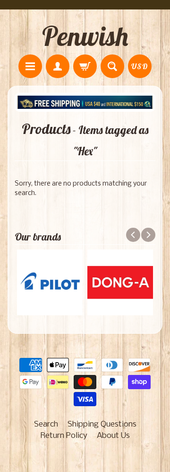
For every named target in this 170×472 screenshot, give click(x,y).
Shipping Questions (102, 424)
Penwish (85, 36)
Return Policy (64, 435)
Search (46, 424)
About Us (113, 435)
